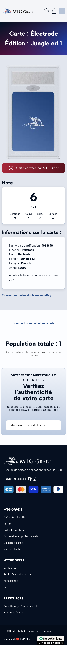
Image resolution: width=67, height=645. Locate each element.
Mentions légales (13, 612)
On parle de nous (13, 542)
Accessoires (11, 580)
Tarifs (7, 523)
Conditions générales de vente (21, 606)
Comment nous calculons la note (33, 323)
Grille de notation (14, 529)
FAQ (6, 587)
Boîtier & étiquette (15, 517)
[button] (62, 11)
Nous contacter (13, 549)
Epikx (26, 639)
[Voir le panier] (54, 11)
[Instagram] (34, 479)
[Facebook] (30, 479)
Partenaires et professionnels (21, 536)
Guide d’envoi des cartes (17, 574)
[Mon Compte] (46, 10)
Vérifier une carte (14, 568)
